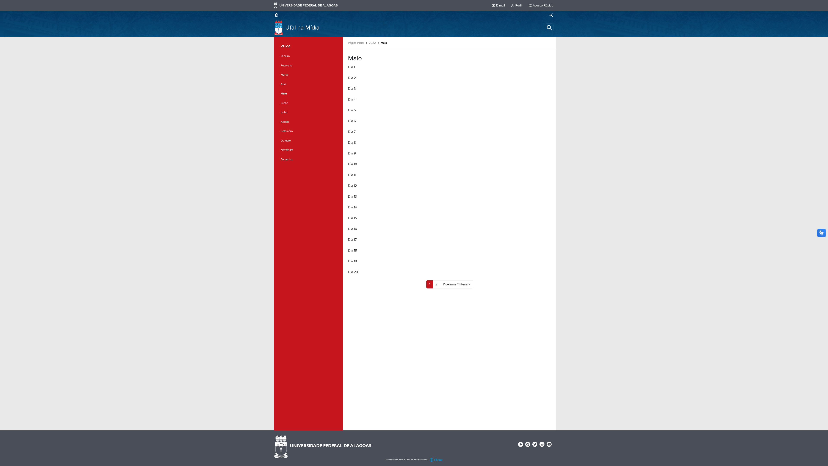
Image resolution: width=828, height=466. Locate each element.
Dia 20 (353, 272)
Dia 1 (351, 67)
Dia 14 (352, 207)
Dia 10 (352, 164)
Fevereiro (286, 65)
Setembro (287, 131)
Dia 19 (352, 261)
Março (284, 75)
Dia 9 (352, 153)
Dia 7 (352, 132)
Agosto (285, 122)
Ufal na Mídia (302, 27)
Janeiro (285, 56)
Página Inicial (356, 43)
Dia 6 (352, 121)
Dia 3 (352, 89)
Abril (283, 84)
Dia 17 (352, 240)
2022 (372, 43)
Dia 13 (352, 196)
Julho (284, 112)
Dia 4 (352, 99)
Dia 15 (352, 218)
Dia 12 (352, 186)
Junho (284, 103)
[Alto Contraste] (276, 15)
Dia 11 (352, 175)
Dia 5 (352, 110)
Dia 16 (352, 229)
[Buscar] (549, 28)
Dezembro (287, 159)
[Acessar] (551, 15)
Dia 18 (352, 250)
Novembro (287, 150)
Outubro (286, 140)
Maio (284, 93)
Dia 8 (352, 142)
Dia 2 (352, 78)
